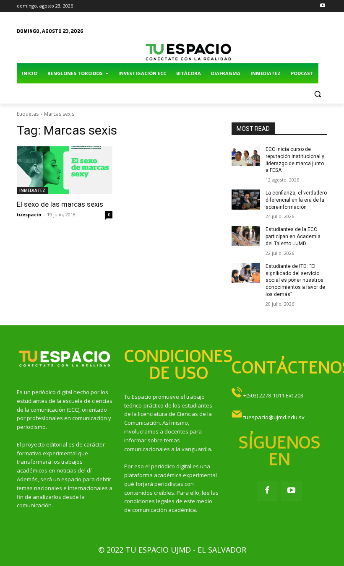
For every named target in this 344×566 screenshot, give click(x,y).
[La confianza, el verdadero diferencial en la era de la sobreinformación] (246, 200)
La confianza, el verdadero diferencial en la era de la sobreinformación (296, 200)
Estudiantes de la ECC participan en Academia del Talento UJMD (293, 236)
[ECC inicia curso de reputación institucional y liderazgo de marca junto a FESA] (246, 156)
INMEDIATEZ (32, 190)
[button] (317, 94)
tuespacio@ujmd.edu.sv (274, 417)
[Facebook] (268, 491)
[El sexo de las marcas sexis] (64, 170)
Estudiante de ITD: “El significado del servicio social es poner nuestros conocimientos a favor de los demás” (295, 280)
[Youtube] (322, 6)
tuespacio (29, 214)
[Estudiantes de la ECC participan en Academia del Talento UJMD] (246, 236)
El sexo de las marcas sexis (60, 204)
